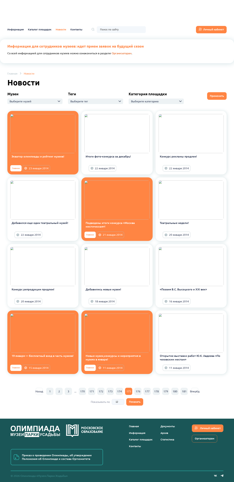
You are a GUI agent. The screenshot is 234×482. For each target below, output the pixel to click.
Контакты (76, 29)
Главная (12, 73)
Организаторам (122, 53)
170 (82, 391)
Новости (61, 29)
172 (101, 391)
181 (184, 391)
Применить (217, 95)
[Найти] (93, 29)
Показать (134, 401)
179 (165, 391)
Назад (39, 391)
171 (91, 391)
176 (138, 391)
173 (110, 391)
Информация (15, 29)
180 (175, 391)
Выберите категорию (145, 101)
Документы (168, 426)
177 (147, 391)
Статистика (167, 439)
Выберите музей (20, 101)
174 (119, 391)
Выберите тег (79, 101)
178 (156, 391)
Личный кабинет (213, 29)
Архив (164, 433)
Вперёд (194, 391)
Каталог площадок (39, 29)
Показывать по (100, 401)
